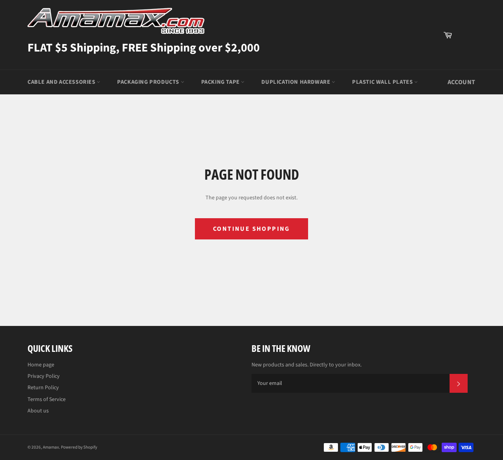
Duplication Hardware (296, 82)
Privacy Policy (44, 376)
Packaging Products (148, 82)
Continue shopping (251, 228)
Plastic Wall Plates (383, 82)
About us (38, 411)
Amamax (51, 447)
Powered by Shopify (79, 447)
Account (461, 82)
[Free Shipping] (465, 35)
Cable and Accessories (62, 82)
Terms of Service (47, 399)
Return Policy (43, 388)
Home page (41, 365)
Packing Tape (221, 82)
